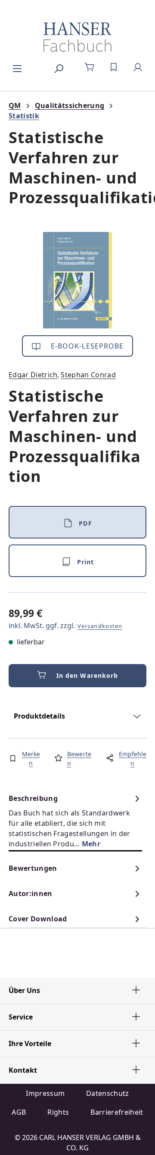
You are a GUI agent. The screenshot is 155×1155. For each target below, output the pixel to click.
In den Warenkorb (87, 675)
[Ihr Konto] (137, 67)
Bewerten (79, 758)
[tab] (75, 820)
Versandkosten (100, 626)
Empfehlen (132, 758)
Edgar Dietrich (33, 374)
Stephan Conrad (88, 374)
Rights (58, 1112)
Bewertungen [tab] (33, 868)
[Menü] (17, 67)
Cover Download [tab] (38, 918)
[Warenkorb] (89, 67)
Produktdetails (39, 716)
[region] (77, 280)
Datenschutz (107, 1093)
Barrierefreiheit (116, 1112)
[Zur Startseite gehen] (77, 37)
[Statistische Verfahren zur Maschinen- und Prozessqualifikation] (77, 280)
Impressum (45, 1093)
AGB (19, 1112)
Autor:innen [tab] (31, 893)
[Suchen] (58, 67)
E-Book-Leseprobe (86, 346)
